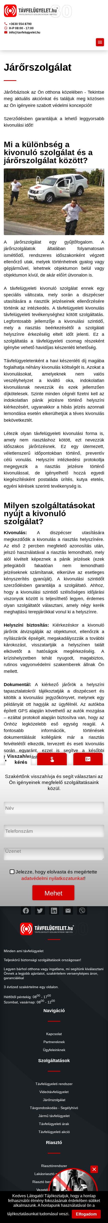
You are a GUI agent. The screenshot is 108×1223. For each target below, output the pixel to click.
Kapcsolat (54, 1034)
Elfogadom (86, 1214)
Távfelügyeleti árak (54, 1124)
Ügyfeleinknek (54, 1050)
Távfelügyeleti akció (54, 1132)
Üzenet (12, 851)
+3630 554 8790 (18, 24)
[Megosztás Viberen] (82, 910)
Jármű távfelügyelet (54, 1116)
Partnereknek (54, 1042)
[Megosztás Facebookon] (26, 910)
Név (8, 805)
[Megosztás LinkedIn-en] (54, 910)
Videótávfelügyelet (54, 1092)
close (94, 1169)
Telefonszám (18, 828)
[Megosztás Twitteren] (40, 910)
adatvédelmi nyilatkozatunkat (52, 878)
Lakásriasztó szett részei (54, 1174)
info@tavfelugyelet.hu (22, 32)
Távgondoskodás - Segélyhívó (54, 1108)
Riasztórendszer (54, 1166)
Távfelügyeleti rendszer (54, 1084)
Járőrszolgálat (54, 1100)
